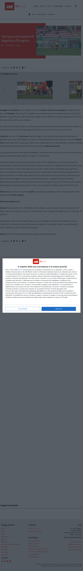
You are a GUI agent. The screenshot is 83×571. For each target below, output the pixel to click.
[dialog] (41, 285)
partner (20, 269)
